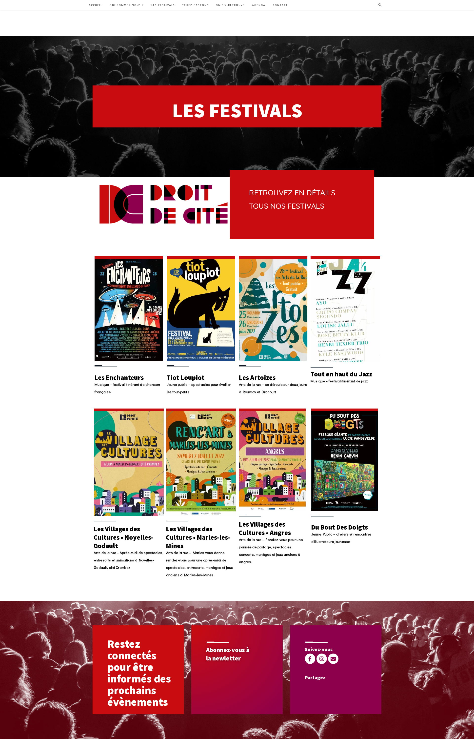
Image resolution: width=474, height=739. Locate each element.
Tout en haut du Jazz (341, 374)
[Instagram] (321, 659)
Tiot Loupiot (185, 377)
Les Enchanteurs (119, 377)
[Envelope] (333, 659)
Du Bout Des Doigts (339, 527)
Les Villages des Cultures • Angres (265, 528)
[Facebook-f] (310, 659)
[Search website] (379, 5)
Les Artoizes (257, 377)
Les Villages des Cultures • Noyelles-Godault (123, 537)
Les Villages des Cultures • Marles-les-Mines (198, 537)
